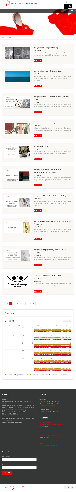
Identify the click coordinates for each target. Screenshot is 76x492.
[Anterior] (4, 303)
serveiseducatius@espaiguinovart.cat (51, 424)
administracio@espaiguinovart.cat (50, 435)
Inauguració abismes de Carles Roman (48, 71)
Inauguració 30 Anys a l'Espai (45, 123)
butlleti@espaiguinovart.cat (48, 445)
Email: (4, 464)
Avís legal (11, 489)
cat (65, 2)
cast (68, 2)
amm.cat (20, 487)
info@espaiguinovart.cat (47, 405)
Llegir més (37, 60)
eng (71, 2)
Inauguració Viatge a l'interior (45, 146)
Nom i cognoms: (7, 456)
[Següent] (34, 303)
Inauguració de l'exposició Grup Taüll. (48, 48)
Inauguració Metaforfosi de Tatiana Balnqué (50, 196)
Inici (3, 37)
